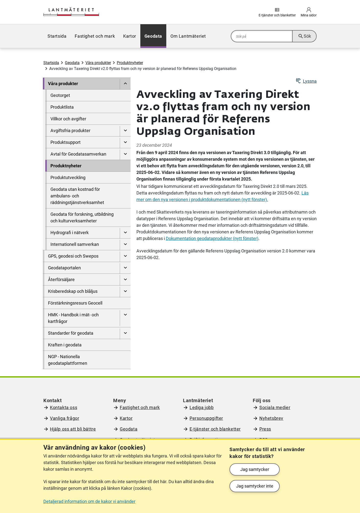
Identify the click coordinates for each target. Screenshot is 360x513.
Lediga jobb (202, 407)
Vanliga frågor (64, 418)
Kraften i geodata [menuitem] (65, 344)
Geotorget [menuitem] (60, 95)
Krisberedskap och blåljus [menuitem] (72, 291)
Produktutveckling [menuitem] (67, 177)
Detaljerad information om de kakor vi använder (89, 501)
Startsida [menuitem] (57, 36)
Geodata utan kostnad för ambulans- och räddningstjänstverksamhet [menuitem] (77, 196)
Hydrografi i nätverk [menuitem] (69, 232)
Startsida (51, 62)
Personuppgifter (206, 418)
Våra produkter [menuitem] (63, 83)
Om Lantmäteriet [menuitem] (188, 36)
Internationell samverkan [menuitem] (74, 244)
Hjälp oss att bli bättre (73, 429)
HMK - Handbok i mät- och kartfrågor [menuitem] (73, 318)
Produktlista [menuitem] (62, 107)
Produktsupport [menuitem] (65, 142)
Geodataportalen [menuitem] (64, 267)
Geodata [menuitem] (153, 36)
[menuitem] (125, 84)
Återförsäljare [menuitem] (61, 279)
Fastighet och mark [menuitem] (95, 36)
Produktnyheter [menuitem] (66, 165)
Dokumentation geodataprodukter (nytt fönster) (212, 238)
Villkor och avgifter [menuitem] (68, 118)
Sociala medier (274, 407)
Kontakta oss (63, 407)
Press (265, 429)
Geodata (72, 62)
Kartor (126, 418)
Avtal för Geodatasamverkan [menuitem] (78, 154)
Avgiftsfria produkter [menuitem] (70, 130)
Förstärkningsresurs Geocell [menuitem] (75, 303)
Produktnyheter (130, 62)
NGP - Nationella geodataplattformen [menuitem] (67, 360)
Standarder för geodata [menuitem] (70, 333)
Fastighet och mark (140, 407)
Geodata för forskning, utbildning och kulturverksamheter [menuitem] (82, 217)
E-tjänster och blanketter (215, 429)
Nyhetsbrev (271, 418)
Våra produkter (98, 62)
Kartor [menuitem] (129, 36)
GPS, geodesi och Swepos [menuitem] (73, 256)
